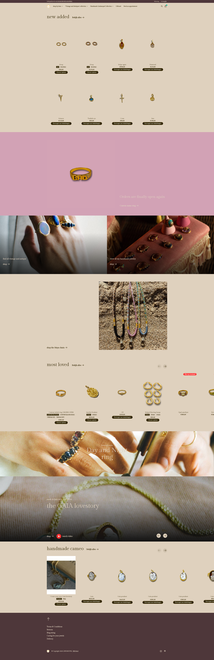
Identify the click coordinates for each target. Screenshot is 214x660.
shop (5, 264)
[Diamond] (152, 43)
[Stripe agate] (122, 43)
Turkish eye (92, 118)
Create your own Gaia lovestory (61, 596)
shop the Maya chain (55, 348)
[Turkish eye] (91, 97)
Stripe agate (122, 64)
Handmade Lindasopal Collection (101, 6)
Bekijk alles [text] (78, 17)
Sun (152, 118)
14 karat (94, 414)
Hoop (61, 64)
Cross (122, 118)
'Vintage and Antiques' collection (75, 6)
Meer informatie (104, 470)
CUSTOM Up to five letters (67, 414)
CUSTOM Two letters (52, 414)
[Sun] (152, 97)
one (58, 67)
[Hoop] (61, 43)
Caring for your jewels (55, 636)
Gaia (91, 596)
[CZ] (122, 391)
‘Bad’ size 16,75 (60, 417)
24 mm (147, 414)
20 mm (153, 414)
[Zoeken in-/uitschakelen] (162, 6)
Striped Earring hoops (152, 412)
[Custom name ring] (81, 174)
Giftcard (118, 6)
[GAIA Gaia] (91, 575)
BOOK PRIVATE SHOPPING (65, 1)
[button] (65, 536)
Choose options (61, 72)
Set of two (63, 67)
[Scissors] (61, 97)
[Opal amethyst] (183, 391)
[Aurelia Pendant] (91, 391)
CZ (122, 412)
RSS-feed (75, 651)
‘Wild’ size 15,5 (51, 417)
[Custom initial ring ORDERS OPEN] (61, 391)
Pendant (59, 599)
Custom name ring (128, 206)
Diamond (153, 64)
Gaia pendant (122, 596)
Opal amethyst (183, 412)
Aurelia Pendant (91, 412)
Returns (50, 630)
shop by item (57, 6)
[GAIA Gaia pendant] (122, 575)
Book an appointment (130, 6)
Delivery (50, 639)
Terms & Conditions (54, 627)
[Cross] (122, 97)
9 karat (89, 414)
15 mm (158, 414)
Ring (64, 599)
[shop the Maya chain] (133, 316)
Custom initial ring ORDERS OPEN (61, 412)
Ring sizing (51, 633)
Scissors (61, 118)
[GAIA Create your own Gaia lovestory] (61, 575)
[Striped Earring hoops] (152, 391)
